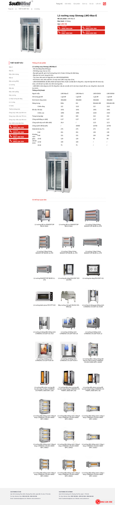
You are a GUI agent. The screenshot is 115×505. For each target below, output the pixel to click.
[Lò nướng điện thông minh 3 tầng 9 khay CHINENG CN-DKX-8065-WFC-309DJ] (45, 421)
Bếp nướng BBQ (14, 81)
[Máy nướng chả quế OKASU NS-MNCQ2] (69, 309)
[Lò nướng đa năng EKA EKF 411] (93, 282)
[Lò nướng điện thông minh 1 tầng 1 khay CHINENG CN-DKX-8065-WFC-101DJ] (93, 478)
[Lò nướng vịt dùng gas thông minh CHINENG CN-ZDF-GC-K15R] (93, 309)
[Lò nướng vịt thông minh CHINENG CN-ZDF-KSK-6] (69, 364)
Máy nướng (12, 95)
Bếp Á (11, 67)
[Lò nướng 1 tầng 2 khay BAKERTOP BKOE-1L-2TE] (93, 255)
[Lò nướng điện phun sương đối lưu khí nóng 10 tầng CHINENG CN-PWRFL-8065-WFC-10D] (45, 392)
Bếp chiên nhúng (14, 74)
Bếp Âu (11, 70)
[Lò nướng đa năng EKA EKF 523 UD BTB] (69, 282)
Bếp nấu (11, 88)
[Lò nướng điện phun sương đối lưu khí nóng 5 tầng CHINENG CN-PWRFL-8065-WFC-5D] (93, 392)
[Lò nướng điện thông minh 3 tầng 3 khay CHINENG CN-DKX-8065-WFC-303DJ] (45, 478)
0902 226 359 (91, 33)
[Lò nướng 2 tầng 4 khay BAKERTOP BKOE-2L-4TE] (69, 255)
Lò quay (11, 105)
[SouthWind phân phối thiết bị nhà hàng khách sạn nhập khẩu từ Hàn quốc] (21, 6)
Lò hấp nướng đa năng (15, 98)
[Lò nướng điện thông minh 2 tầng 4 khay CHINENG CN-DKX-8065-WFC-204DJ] (69, 449)
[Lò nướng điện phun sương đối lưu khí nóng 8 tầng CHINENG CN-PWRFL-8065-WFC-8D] (69, 392)
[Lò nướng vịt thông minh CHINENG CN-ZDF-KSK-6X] (45, 364)
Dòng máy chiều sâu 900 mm (17, 119)
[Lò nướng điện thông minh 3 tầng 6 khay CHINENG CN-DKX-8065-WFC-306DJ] (45, 449)
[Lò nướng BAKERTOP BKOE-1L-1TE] (45, 282)
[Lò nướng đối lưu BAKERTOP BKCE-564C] (45, 228)
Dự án (91, 3)
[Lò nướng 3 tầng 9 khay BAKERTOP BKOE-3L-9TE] (93, 228)
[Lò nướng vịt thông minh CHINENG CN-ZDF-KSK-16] (69, 335)
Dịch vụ (84, 3)
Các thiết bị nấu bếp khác (16, 123)
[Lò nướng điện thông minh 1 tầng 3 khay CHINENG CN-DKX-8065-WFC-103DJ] (93, 421)
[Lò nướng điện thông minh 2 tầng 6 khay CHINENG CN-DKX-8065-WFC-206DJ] (69, 421)
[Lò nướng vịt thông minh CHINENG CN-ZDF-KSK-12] (93, 335)
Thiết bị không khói (14, 109)
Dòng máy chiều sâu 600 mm (17, 112)
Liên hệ (98, 3)
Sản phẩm (76, 3)
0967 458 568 (67, 33)
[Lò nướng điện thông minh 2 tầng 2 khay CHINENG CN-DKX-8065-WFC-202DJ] (69, 478)
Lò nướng (37, 9)
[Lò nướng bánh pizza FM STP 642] (45, 309)
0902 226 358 (91, 28)
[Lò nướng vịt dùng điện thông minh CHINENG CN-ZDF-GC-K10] (45, 335)
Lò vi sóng (12, 102)
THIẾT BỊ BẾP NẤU (24, 9)
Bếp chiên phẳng (14, 91)
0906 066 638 (67, 28)
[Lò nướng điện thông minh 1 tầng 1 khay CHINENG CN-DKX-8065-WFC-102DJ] (93, 449)
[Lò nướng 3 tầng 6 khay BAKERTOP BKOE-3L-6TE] (45, 255)
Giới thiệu (68, 3)
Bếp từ (11, 77)
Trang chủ (59, 3)
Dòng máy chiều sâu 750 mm (17, 116)
